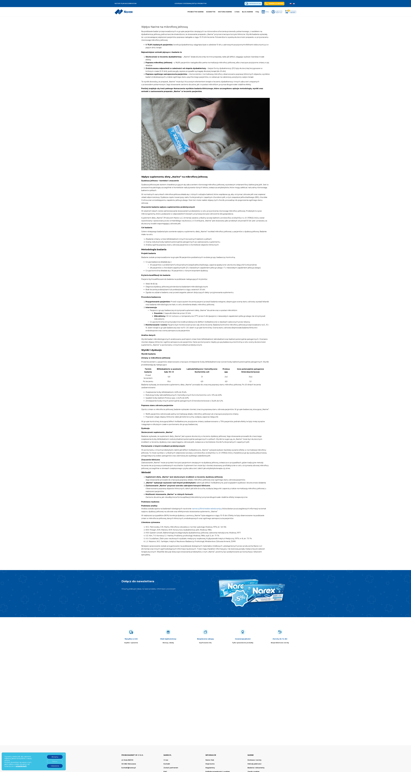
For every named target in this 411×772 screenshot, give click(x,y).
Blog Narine (247, 12)
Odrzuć (54, 761)
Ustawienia (55, 766)
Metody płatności (254, 764)
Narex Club (210, 760)
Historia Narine (225, 12)
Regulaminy (210, 768)
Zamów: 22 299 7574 (276, 3)
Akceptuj (54, 757)
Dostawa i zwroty (254, 760)
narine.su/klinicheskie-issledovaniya (207, 509)
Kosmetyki (210, 12)
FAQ (257, 12)
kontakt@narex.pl (128, 768)
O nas (237, 12)
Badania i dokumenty (256, 768)
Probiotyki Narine (196, 12)
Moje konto (210, 764)
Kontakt (167, 764)
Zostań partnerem (171, 768)
